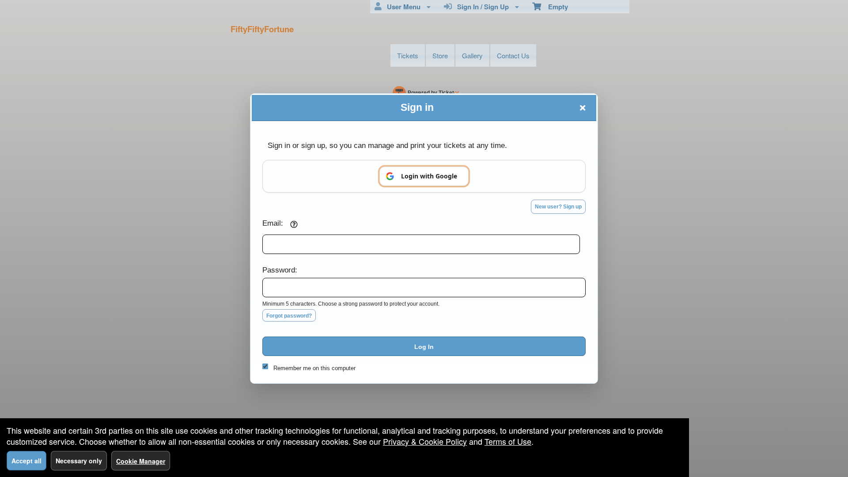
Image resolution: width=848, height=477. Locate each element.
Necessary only (79, 460)
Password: (279, 270)
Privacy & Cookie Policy (425, 441)
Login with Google (429, 176)
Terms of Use (508, 441)
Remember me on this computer (314, 368)
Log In (424, 346)
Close (582, 107)
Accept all (26, 460)
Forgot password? (289, 316)
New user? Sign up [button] (558, 207)
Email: (272, 223)
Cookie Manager (140, 461)
